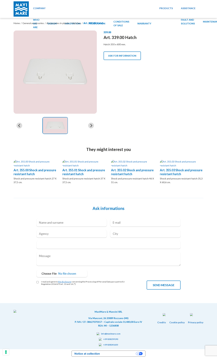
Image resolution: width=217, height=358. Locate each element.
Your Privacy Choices (119, 353)
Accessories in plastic (57, 23)
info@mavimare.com (110, 333)
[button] (55, 125)
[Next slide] (91, 125)
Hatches (76, 23)
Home (17, 23)
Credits (161, 322)
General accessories (33, 23)
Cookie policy (177, 322)
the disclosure (64, 281)
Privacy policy (195, 322)
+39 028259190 (110, 339)
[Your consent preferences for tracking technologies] (6, 352)
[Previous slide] (19, 125)
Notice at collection (87, 353)
